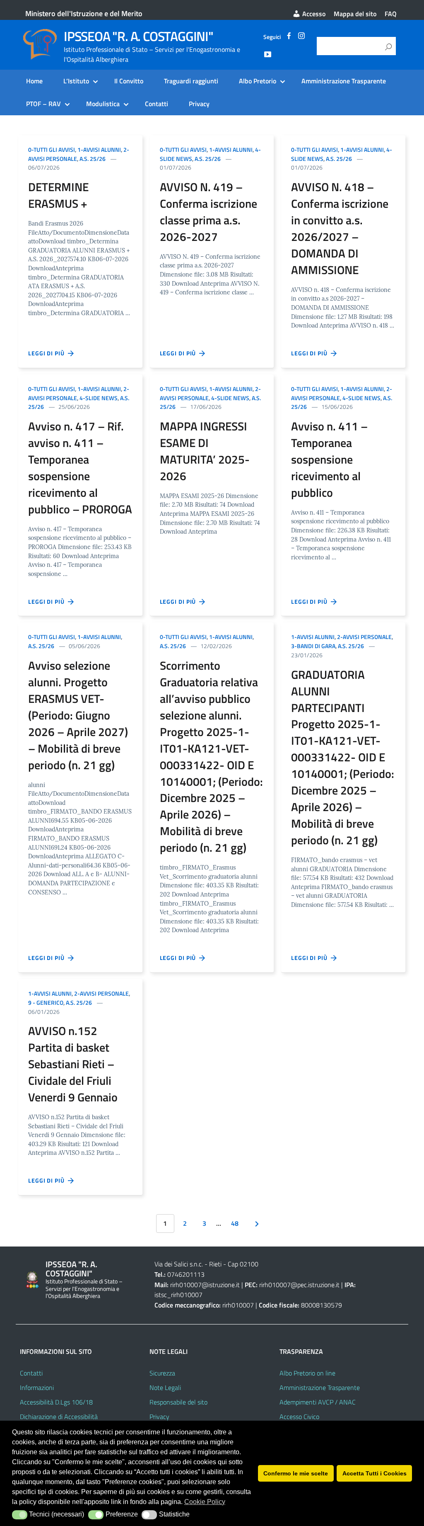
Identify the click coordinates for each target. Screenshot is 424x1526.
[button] (19, 1514)
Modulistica (103, 104)
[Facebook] (289, 36)
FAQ (391, 14)
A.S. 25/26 (93, 158)
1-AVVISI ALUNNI (99, 149)
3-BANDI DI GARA (313, 646)
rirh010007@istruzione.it (205, 1285)
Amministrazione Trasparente (343, 81)
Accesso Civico (299, 1417)
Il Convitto (128, 81)
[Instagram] (301, 36)
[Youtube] (267, 55)
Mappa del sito (355, 14)
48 (234, 1223)
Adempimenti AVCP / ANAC (317, 1402)
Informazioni (37, 1387)
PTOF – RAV (43, 104)
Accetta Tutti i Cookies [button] (374, 1473)
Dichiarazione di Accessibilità (59, 1417)
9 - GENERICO (45, 1002)
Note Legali (165, 1387)
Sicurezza (162, 1373)
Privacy (199, 104)
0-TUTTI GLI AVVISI (51, 149)
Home (34, 81)
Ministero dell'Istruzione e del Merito (83, 13)
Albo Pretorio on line (307, 1373)
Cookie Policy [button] (204, 1501)
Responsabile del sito (178, 1402)
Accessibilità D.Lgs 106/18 (56, 1402)
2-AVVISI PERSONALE (364, 636)
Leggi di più (48, 353)
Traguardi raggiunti (191, 81)
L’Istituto (76, 81)
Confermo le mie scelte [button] (295, 1473)
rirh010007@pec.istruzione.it (299, 1285)
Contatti (156, 104)
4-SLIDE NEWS (99, 398)
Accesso (313, 14)
